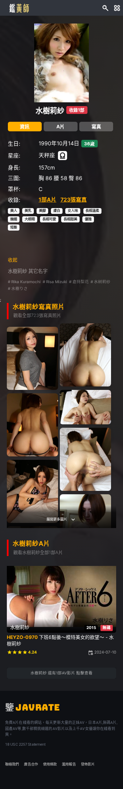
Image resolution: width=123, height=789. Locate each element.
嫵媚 (13, 219)
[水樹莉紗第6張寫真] (85, 459)
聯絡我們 (12, 764)
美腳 (42, 210)
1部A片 (47, 199)
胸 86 (45, 178)
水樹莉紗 (50, 110)
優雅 (88, 219)
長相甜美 (70, 219)
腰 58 (60, 178)
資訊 (24, 126)
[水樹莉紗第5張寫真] (32, 424)
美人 (13, 210)
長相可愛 (49, 219)
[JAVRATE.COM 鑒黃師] (19, 8)
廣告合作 (31, 764)
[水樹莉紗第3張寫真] (32, 358)
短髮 (13, 227)
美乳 (28, 210)
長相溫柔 (92, 210)
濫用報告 (69, 764)
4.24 (32, 652)
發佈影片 (88, 764)
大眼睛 (30, 219)
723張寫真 (73, 199)
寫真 (96, 126)
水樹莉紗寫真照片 (39, 306)
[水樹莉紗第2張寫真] (85, 354)
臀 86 (75, 178)
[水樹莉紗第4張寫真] (85, 407)
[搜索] (105, 8)
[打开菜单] (117, 8)
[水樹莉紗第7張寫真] (32, 491)
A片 (60, 126)
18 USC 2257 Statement (25, 744)
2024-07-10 (105, 652)
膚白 (56, 210)
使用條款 (50, 764)
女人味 (73, 210)
